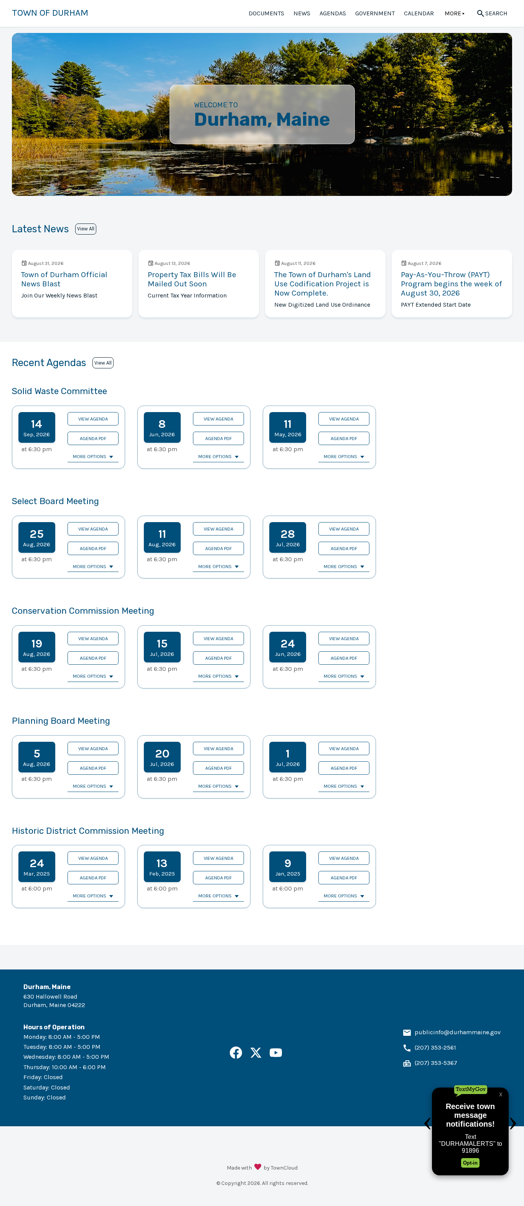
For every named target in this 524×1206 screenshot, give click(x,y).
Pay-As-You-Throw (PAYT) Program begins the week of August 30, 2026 (451, 283)
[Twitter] (256, 1056)
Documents (266, 13)
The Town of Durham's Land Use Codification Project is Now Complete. (322, 283)
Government (375, 13)
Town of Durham (50, 12)
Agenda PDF (93, 438)
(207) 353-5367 (436, 1062)
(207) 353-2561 (435, 1047)
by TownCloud (281, 1168)
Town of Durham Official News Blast (64, 279)
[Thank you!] (258, 1167)
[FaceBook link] (236, 1056)
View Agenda (93, 419)
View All (85, 229)
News (301, 13)
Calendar (419, 13)
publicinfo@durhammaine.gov (458, 1032)
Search (496, 13)
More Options (89, 456)
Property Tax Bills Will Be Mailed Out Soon (192, 279)
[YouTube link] (276, 1056)
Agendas (333, 13)
